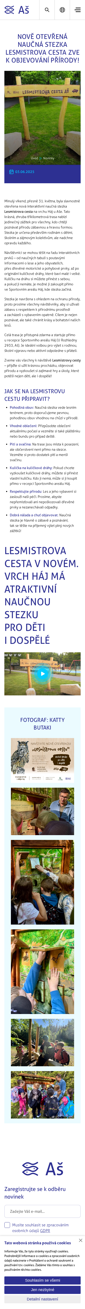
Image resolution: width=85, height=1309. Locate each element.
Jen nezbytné (42, 1290)
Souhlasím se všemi (42, 1280)
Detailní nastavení (42, 1299)
